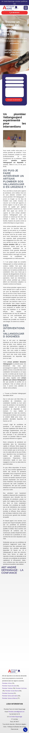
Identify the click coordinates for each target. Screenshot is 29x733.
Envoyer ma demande (14, 100)
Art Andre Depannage (15, 716)
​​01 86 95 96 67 (15, 12)
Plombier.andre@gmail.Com (16, 711)
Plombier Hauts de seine (9, 686)
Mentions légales (21, 724)
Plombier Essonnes (7, 693)
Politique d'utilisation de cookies (17, 727)
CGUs (4, 727)
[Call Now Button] (25, 730)
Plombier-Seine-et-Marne (9, 698)
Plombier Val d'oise (21, 688)
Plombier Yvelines (7, 688)
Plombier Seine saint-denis (10, 696)
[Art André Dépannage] (10, 8)
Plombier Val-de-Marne (12, 691)
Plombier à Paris (7, 683)
